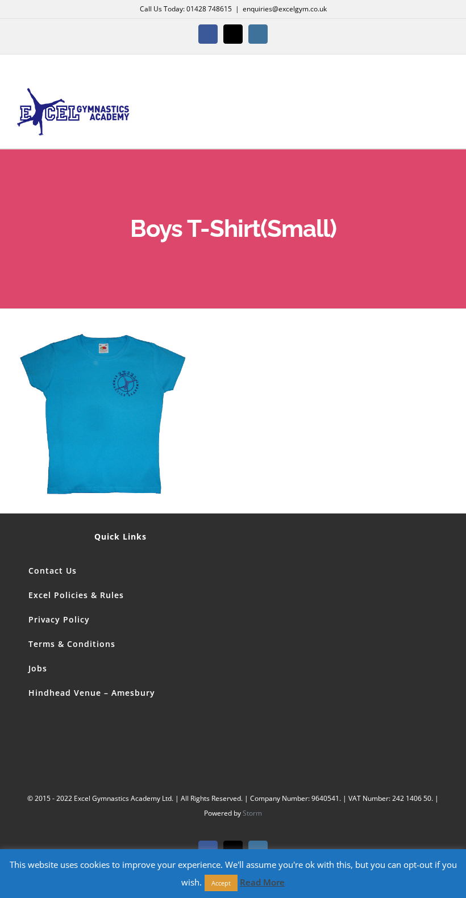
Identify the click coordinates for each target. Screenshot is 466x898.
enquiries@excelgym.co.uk (285, 9)
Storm (252, 813)
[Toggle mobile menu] (444, 102)
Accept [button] (221, 883)
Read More (262, 882)
